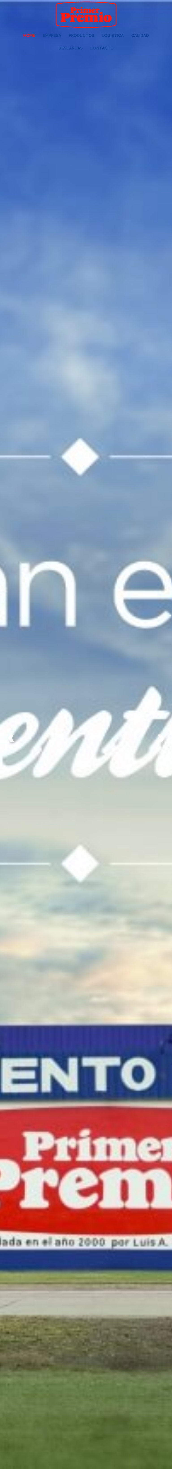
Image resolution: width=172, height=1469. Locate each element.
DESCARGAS (70, 48)
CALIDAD (140, 35)
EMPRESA (52, 35)
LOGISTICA (113, 35)
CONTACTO (102, 48)
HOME (29, 35)
